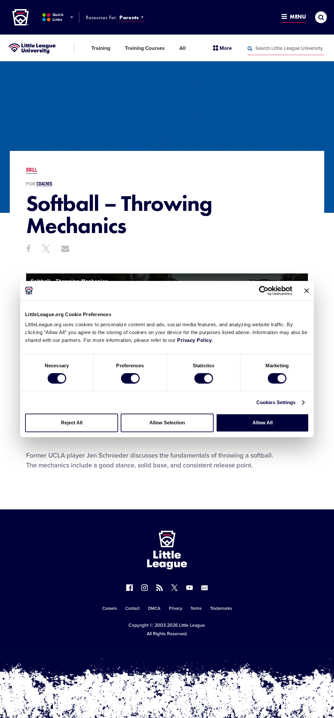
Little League (192, 625)
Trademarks (221, 608)
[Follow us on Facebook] (129, 587)
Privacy (175, 608)
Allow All (262, 422)
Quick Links (58, 17)
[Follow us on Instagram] (144, 587)
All (182, 48)
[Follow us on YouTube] (189, 587)
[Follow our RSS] (159, 587)
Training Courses (145, 48)
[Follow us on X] (174, 587)
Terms (196, 608)
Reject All (72, 422)
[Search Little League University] (250, 48)
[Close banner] (306, 290)
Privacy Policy (194, 340)
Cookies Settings (276, 402)
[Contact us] (204, 587)
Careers (109, 608)
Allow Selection (167, 422)
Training (100, 48)
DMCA (154, 608)
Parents (129, 17)
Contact (132, 608)
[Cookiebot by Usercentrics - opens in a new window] (263, 290)
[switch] (130, 378)
